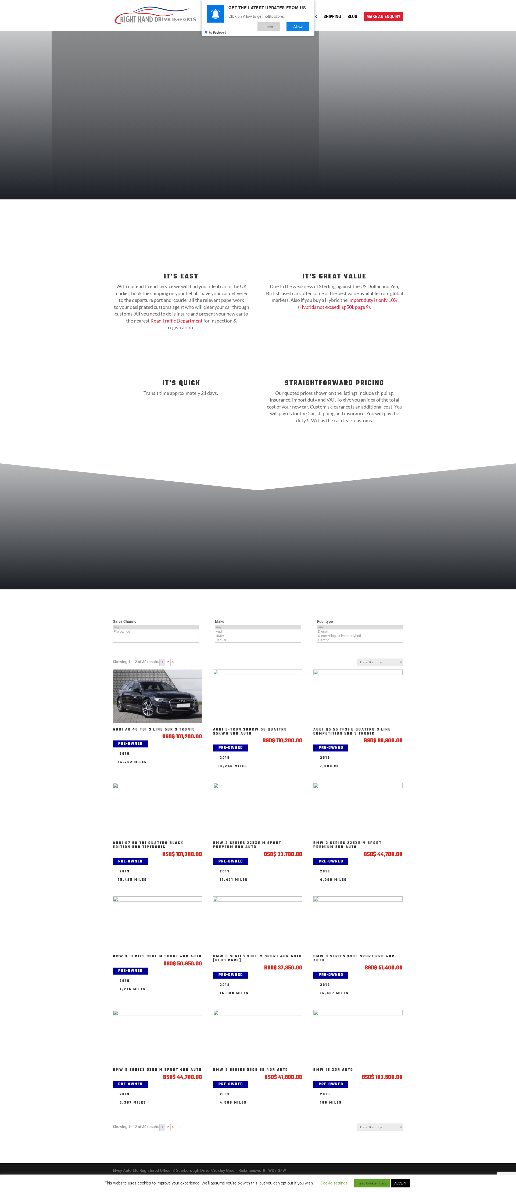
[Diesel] (360, 631)
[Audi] (258, 631)
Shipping (332, 17)
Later (268, 26)
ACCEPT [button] (400, 1183)
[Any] (156, 627)
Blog (352, 17)
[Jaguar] (258, 640)
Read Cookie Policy (371, 1183)
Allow (298, 26)
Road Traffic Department (176, 321)
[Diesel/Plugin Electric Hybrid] (360, 636)
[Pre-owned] (156, 631)
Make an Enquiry (383, 16)
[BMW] (258, 636)
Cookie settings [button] (333, 1183)
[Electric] (360, 640)
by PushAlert (217, 32)
